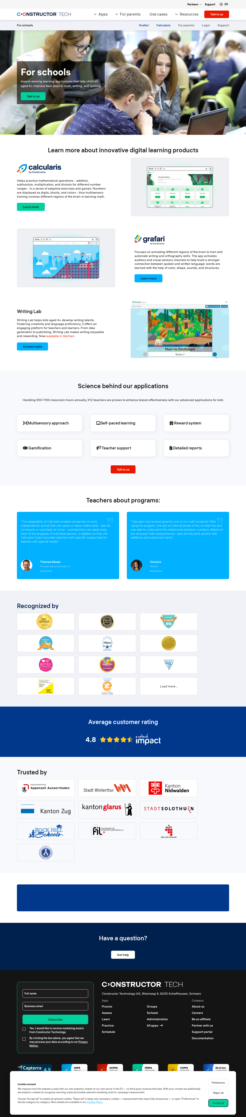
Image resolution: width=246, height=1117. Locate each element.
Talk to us (216, 14)
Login (206, 25)
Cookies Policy (94, 1102)
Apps (103, 14)
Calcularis (163, 25)
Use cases (158, 14)
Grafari (144, 25)
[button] (223, 4)
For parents (130, 14)
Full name (30, 993)
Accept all (218, 1103)
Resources (189, 14)
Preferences (218, 1082)
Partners (192, 4)
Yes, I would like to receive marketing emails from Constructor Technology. (56, 1030)
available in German (60, 336)
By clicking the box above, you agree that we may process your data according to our (58, 1041)
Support (210, 4)
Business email (33, 1006)
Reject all (218, 1092)
